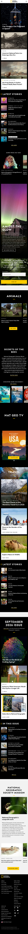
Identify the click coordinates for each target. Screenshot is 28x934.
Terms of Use (3, 882)
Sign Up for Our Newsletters (6, 916)
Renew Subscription (5, 911)
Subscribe (6, 628)
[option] (11, 165)
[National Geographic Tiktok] (18, 913)
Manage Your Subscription (6, 913)
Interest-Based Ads (4, 889)
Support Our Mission (18, 898)
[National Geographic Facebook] (18, 908)
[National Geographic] (14, 1)
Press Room (16, 901)
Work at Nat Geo (4, 914)
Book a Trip (16, 886)
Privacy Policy (3, 884)
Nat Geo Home (17, 882)
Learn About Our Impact (18, 896)
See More (14, 145)
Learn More (5, 717)
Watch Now (14, 375)
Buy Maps (16, 887)
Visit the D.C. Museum (18, 893)
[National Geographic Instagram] (15, 908)
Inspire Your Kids (17, 889)
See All (14, 774)
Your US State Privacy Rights (6, 886)
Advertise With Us (17, 903)
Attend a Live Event (17, 884)
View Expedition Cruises (9, 532)
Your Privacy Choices (5, 893)
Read (5, 58)
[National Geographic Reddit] (15, 916)
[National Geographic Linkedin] (15, 913)
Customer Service (4, 909)
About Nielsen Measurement (6, 891)
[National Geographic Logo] (5, 877)
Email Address (5, 271)
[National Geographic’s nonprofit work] (14, 818)
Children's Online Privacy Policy (7, 887)
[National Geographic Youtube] (18, 910)
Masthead (16, 900)
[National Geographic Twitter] (15, 910)
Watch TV (16, 894)
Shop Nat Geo (16, 891)
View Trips (5, 557)
